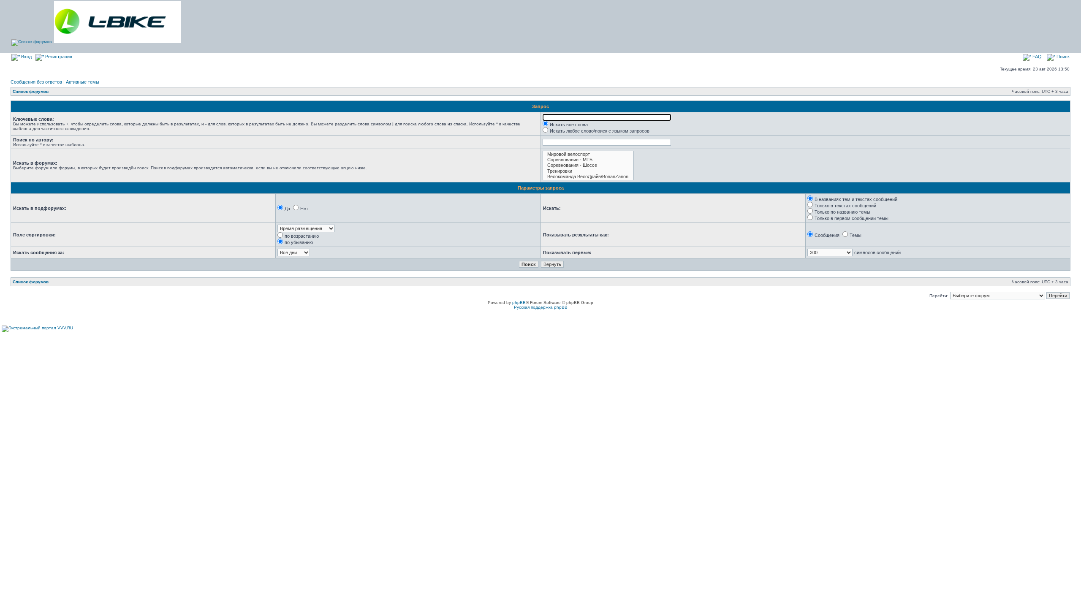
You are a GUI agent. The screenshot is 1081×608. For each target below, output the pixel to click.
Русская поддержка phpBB (541, 307)
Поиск (1062, 56)
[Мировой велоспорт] (588, 154)
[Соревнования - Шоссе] (588, 165)
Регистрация (58, 56)
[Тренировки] (588, 171)
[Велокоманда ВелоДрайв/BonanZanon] (588, 176)
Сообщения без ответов (36, 81)
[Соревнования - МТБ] (588, 160)
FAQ (1036, 56)
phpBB (519, 302)
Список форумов (31, 91)
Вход (26, 56)
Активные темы (82, 81)
